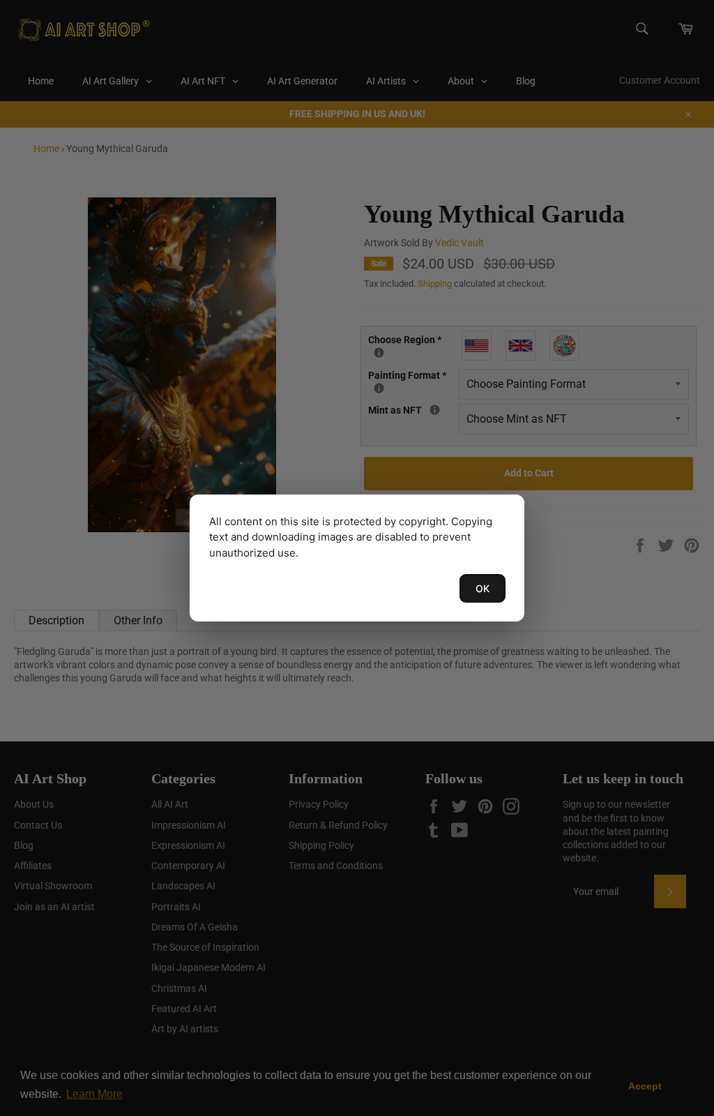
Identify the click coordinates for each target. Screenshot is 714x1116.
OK (482, 588)
